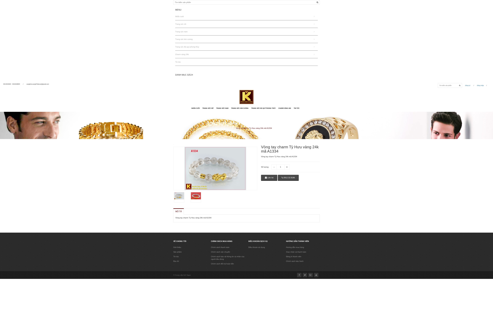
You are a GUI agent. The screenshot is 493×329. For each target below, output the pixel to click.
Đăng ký (467, 85)
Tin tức (178, 62)
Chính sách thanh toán (220, 247)
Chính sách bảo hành (295, 261)
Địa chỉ (176, 261)
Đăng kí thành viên (293, 256)
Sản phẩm (177, 252)
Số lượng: (265, 167)
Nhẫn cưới (179, 16)
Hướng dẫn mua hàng (295, 247)
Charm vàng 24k (182, 54)
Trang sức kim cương (184, 39)
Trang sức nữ (180, 24)
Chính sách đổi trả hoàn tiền (222, 264)
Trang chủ (225, 128)
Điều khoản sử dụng (256, 247)
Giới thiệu (177, 247)
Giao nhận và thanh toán (296, 252)
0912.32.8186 (289, 178)
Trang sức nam (181, 32)
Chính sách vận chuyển (220, 252)
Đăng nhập (480, 85)
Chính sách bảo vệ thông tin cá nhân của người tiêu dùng (227, 257)
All (233, 128)
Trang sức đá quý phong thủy (187, 47)
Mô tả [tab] (178, 211)
